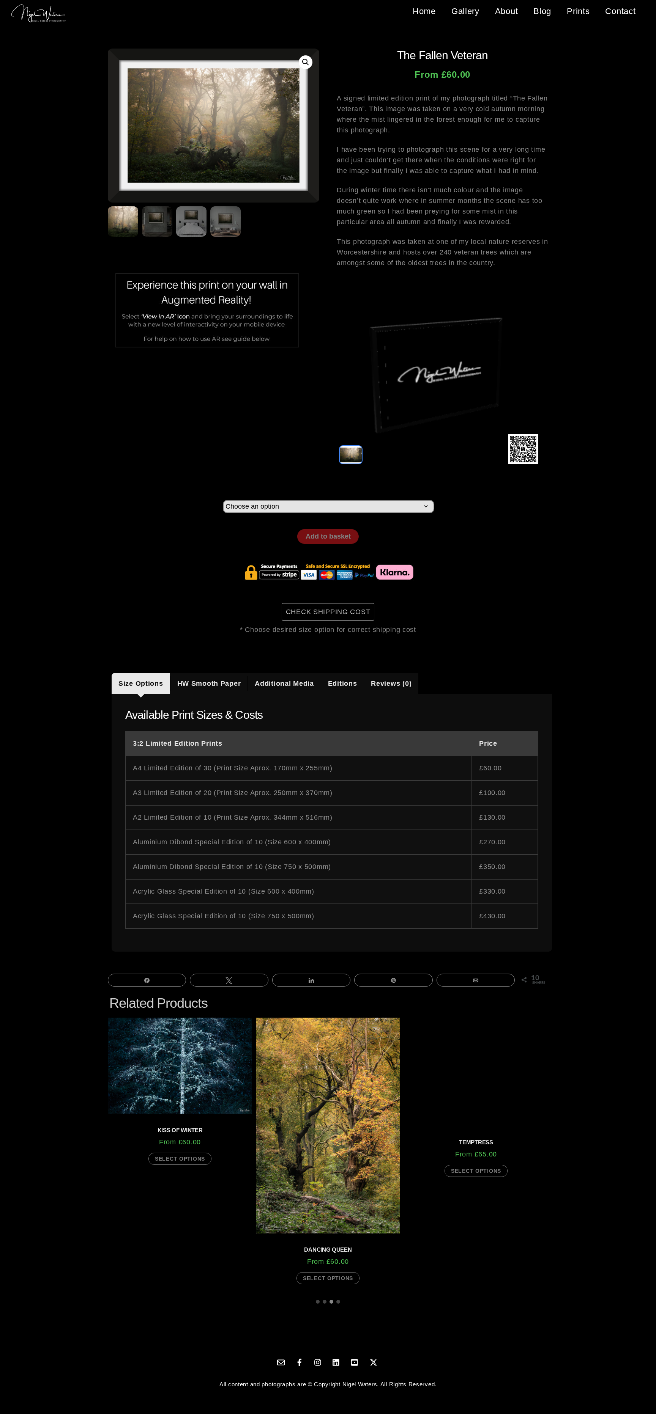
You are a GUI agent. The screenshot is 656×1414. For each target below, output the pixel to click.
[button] (305, 62)
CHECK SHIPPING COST (328, 612)
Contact (620, 11)
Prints (578, 11)
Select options (180, 1159)
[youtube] (355, 1361)
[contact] (281, 1361)
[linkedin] (336, 1361)
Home (424, 11)
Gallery (465, 11)
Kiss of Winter (180, 1130)
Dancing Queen (328, 1249)
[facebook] (299, 1361)
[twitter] (373, 1361)
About (506, 11)
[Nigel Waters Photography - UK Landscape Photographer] (38, 19)
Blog (542, 11)
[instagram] (318, 1361)
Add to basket (328, 536)
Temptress (476, 1142)
